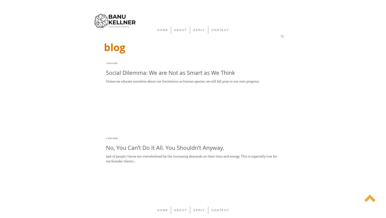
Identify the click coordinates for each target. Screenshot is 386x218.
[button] (282, 36)
